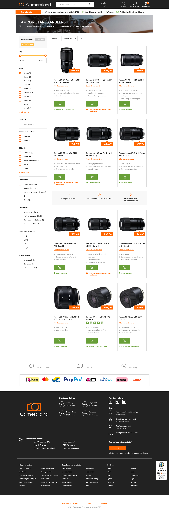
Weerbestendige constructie (97, 96)
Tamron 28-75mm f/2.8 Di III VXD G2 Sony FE (97, 245)
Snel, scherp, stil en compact (130, 99)
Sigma (133, 479)
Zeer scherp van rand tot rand (66, 257)
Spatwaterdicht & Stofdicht (97, 330)
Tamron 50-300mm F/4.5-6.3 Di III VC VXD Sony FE (67, 81)
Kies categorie (26, 12)
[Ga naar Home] (20, 26)
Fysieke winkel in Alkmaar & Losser (132, 12)
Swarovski (134, 486)
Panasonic (110, 482)
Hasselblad (135, 475)
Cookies (104, 503)
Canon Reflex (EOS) (128, 327)
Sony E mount (61, 96)
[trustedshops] (102, 6)
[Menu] (165, 462)
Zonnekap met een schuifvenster (132, 166)
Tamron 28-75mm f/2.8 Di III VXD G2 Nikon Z (65, 154)
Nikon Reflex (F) (93, 327)
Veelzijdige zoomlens (63, 90)
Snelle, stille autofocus (95, 93)
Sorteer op (55, 39)
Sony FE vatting (61, 327)
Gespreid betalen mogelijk (93, 12)
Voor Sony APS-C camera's (130, 90)
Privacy (89, 503)
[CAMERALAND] (35, 4)
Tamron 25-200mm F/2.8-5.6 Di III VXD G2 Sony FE (99, 81)
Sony (108, 475)
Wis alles (41, 39)
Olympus (110, 486)
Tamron (133, 482)
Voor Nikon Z (125, 254)
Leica (133, 472)
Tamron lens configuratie (96, 262)
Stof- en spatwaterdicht (129, 169)
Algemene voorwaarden (70, 503)
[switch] (161, 477)
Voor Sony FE (125, 164)
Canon (109, 468)
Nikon (109, 472)
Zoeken (90, 4)
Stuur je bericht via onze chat (127, 432)
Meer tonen (25, 112)
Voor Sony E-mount (95, 90)
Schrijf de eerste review (61, 86)
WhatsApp (110, 12)
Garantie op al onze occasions (99, 198)
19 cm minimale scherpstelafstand (100, 166)
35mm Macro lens (62, 330)
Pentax (133, 468)
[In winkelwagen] (59, 104)
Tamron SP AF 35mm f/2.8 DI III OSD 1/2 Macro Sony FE (66, 318)
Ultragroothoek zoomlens (64, 254)
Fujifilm (109, 479)
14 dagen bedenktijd (68, 198)
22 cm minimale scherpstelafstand (67, 93)
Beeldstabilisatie (93, 333)
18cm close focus (61, 166)
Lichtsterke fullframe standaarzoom (68, 164)
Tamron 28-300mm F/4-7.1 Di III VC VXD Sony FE (99, 154)
